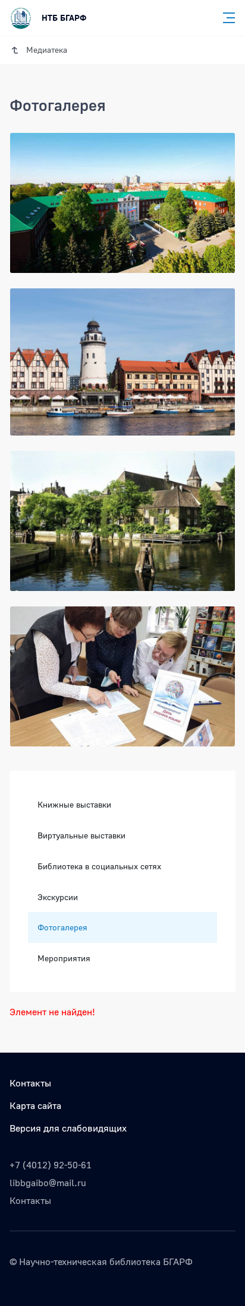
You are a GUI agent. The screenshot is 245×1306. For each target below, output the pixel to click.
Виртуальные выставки (81, 835)
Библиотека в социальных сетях (99, 866)
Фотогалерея (62, 927)
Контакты (30, 1083)
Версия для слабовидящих (68, 1128)
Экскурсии (57, 897)
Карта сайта (35, 1105)
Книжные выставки (74, 804)
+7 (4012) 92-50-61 (51, 1165)
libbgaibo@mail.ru (48, 1183)
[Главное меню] (225, 17)
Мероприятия (63, 958)
